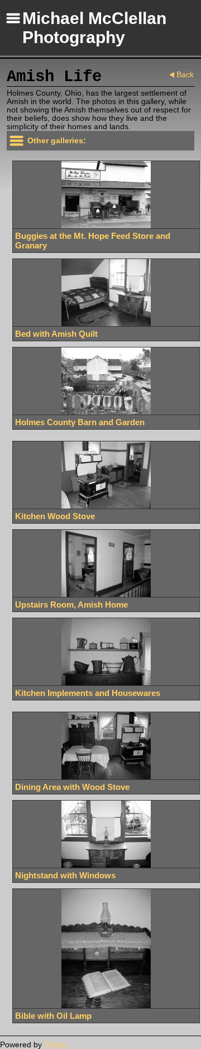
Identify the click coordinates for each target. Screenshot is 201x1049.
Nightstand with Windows (65, 875)
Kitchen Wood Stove (55, 516)
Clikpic (55, 1045)
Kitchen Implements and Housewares (87, 693)
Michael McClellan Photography (94, 27)
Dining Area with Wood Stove (72, 787)
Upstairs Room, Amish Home (71, 604)
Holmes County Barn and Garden (80, 422)
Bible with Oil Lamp (53, 1015)
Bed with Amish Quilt (56, 333)
